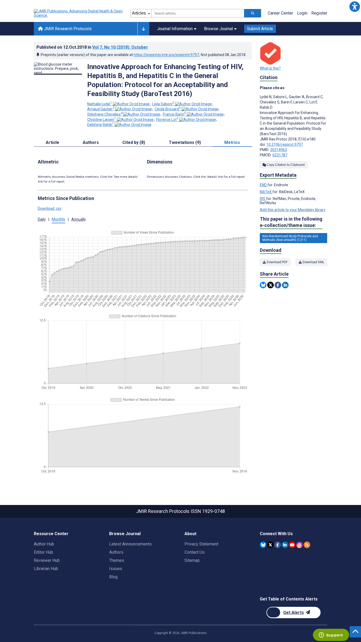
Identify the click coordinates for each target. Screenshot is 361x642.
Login (302, 13)
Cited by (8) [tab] (133, 142)
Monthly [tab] (58, 219)
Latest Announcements (130, 544)
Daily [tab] (42, 219)
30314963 (278, 150)
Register (319, 13)
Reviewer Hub (47, 560)
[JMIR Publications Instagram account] (299, 544)
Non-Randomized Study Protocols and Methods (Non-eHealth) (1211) (290, 238)
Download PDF (277, 262)
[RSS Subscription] (307, 544)
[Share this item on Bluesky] (263, 285)
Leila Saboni (163, 104)
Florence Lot (167, 119)
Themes (116, 560)
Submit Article (260, 28)
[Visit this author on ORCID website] (131, 104)
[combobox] (197, 13)
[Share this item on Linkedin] (285, 285)
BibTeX (266, 192)
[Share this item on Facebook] (278, 285)
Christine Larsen (101, 119)
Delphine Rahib (100, 124)
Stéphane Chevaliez (105, 114)
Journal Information (175, 28)
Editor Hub (43, 552)
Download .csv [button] (50, 208)
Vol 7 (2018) (120, 47)
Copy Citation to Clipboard (285, 165)
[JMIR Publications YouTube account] (292, 544)
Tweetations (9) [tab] (185, 142)
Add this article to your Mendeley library (292, 210)
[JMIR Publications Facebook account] (277, 544)
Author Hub (44, 544)
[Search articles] (252, 13)
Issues (115, 568)
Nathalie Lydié (99, 104)
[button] (354, 6)
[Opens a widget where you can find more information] (331, 635)
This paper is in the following (291, 222)
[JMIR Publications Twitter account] (270, 544)
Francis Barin (174, 114)
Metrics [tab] (232, 142)
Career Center (280, 13)
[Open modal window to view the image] (58, 74)
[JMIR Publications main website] (79, 13)
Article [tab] (52, 142)
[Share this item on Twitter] (270, 285)
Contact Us (194, 552)
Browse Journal (218, 28)
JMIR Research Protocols (67, 28)
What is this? (270, 68)
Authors (116, 552)
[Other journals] (143, 28)
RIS (263, 199)
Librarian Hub (46, 568)
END (263, 185)
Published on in (92, 47)
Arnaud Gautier (100, 109)
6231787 (279, 155)
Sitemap (192, 560)
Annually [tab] (78, 219)
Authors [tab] (91, 142)
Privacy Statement (201, 544)
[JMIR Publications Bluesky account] (263, 544)
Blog (113, 576)
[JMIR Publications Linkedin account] (285, 544)
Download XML (313, 262)
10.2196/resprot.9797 (284, 144)
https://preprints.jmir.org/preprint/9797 (166, 55)
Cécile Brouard (168, 109)
